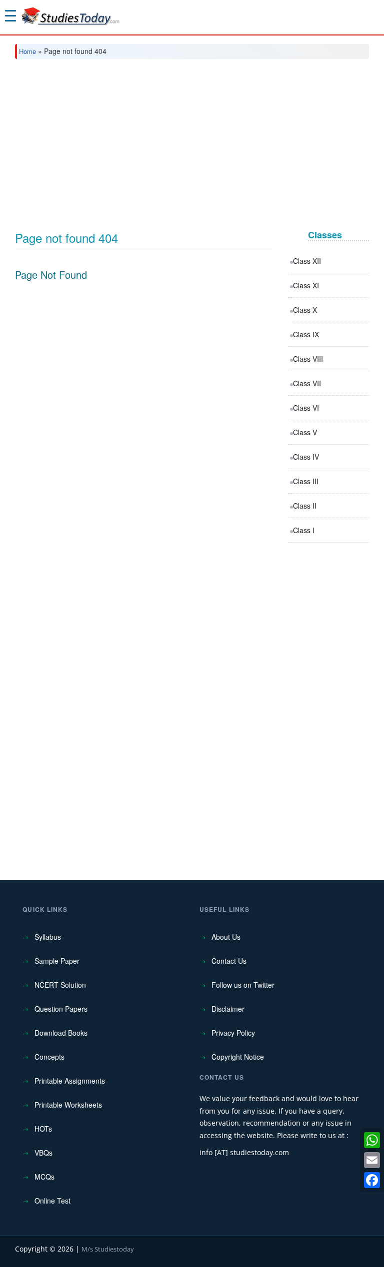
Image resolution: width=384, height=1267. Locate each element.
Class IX (306, 334)
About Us (226, 937)
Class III (305, 481)
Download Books (61, 1033)
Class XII (307, 261)
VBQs (43, 1153)
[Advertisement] (191, 141)
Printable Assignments (69, 1081)
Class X (305, 310)
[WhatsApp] (372, 1140)
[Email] (372, 1160)
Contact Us (229, 961)
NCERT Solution (60, 985)
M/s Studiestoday (108, 1249)
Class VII (307, 383)
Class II (304, 506)
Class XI (306, 285)
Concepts (49, 1057)
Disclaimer (228, 1009)
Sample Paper (57, 961)
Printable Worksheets (68, 1105)
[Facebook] (372, 1180)
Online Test (52, 1201)
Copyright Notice (238, 1057)
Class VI (306, 408)
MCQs (44, 1177)
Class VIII (308, 359)
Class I (303, 530)
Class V (305, 432)
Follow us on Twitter (243, 985)
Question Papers (61, 1009)
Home (27, 51)
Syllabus (47, 937)
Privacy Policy (233, 1033)
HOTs (43, 1129)
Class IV (306, 457)
